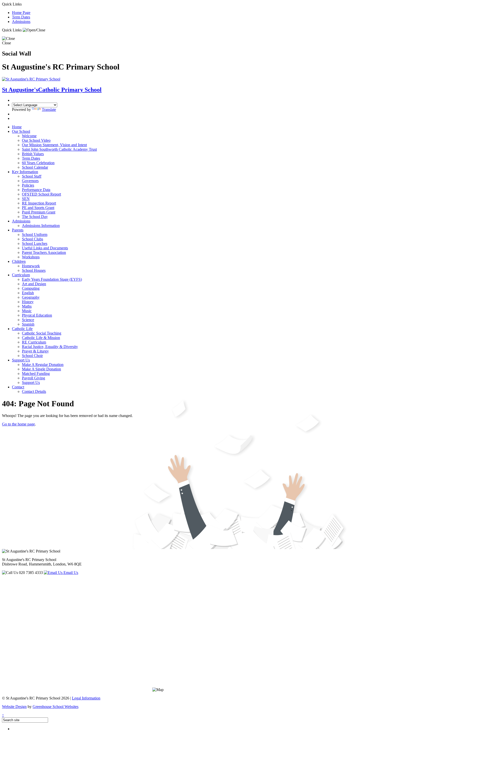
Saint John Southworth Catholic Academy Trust (59, 149)
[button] (34, 30)
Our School (21, 131)
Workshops (31, 257)
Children (19, 261)
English (28, 293)
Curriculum (21, 275)
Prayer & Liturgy (35, 351)
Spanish (28, 324)
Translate (49, 109)
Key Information (25, 172)
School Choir (32, 355)
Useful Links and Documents (45, 248)
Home (17, 127)
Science (28, 320)
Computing (31, 288)
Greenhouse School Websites (55, 706)
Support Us (21, 360)
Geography (31, 297)
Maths (27, 306)
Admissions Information (41, 225)
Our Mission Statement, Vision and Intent (54, 145)
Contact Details (34, 391)
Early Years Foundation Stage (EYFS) (52, 279)
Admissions (21, 21)
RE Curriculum (34, 342)
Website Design (14, 706)
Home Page (21, 12)
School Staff (31, 176)
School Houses (34, 270)
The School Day (35, 216)
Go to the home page (18, 424)
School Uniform (34, 234)
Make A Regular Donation (42, 364)
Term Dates (21, 17)
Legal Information (86, 698)
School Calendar (35, 167)
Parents (17, 230)
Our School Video (36, 140)
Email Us (70, 572)
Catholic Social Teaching (41, 333)
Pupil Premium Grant (38, 212)
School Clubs (32, 239)
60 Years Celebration (38, 163)
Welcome (29, 136)
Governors (30, 181)
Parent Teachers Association (44, 252)
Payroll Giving (33, 378)
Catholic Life (22, 329)
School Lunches (34, 243)
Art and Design (34, 284)
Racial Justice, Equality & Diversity (50, 347)
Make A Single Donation (41, 369)
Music (27, 311)
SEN (26, 199)
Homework (31, 266)
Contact (18, 387)
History (28, 302)
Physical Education (37, 315)
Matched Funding (36, 373)
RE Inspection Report (39, 203)
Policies (28, 185)
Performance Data (36, 190)
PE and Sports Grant (38, 208)
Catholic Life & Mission (41, 338)
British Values (33, 154)
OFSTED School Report (41, 194)
